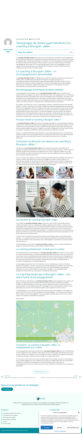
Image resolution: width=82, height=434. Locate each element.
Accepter (46, 427)
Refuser (59, 427)
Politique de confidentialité (60, 431)
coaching (52, 79)
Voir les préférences (73, 427)
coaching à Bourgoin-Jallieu (48, 93)
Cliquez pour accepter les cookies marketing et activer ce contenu (36, 338)
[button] (79, 412)
